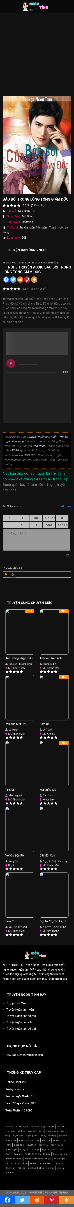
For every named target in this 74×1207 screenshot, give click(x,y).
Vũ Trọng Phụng (18, 927)
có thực (21, 1131)
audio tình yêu (21, 1126)
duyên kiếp (18, 1136)
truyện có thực (60, 1154)
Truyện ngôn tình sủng (45, 263)
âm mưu (51, 1168)
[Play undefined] (10, 363)
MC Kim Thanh (16, 668)
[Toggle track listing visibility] (64, 379)
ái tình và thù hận (36, 1168)
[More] (34, 279)
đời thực (10, 1173)
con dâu (61, 1126)
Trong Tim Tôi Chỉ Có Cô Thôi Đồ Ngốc (32, 1154)
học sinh (46, 1140)
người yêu (43, 1145)
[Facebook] (6, 279)
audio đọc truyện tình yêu (42, 1126)
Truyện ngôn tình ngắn (33, 227)
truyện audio (31, 267)
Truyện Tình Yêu (16, 1003)
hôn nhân (35, 1140)
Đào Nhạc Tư (26, 210)
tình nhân (58, 1163)
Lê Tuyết (13, 729)
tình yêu (10, 1168)
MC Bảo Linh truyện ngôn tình (24, 1055)
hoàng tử (23, 1140)
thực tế (45, 1149)
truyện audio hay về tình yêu (38, 1159)
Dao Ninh (48, 795)
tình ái (54, 1149)
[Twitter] (13, 279)
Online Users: (14, 1082)
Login (67, 506)
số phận (36, 1149)
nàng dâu (24, 1149)
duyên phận (31, 1136)
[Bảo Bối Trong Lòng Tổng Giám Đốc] (37, 145)
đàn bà (60, 1168)
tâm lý (33, 1163)
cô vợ (41, 1131)
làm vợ (56, 1140)
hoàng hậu (11, 1140)
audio (9, 1126)
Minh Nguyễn (16, 795)
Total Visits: (13, 1110)
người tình (31, 1145)
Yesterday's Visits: (18, 1096)
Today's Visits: (15, 1089)
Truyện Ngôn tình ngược (21, 1016)
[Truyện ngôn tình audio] (37, 6)
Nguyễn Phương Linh (20, 663)
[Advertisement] (37, 57)
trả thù (24, 1163)
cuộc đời (32, 1131)
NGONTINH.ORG (13, 965)
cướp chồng (52, 1131)
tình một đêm (44, 1163)
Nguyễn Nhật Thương (55, 861)
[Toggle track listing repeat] (9, 379)
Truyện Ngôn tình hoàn (20, 1009)
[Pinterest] (27, 279)
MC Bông (27, 216)
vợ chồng (21, 1168)
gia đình (63, 1136)
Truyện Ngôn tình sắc (19, 1022)
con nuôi (10, 1131)
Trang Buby (49, 663)
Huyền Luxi (49, 799)
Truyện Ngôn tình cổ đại (21, 1028)
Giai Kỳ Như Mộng (48, 1136)
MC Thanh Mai (51, 668)
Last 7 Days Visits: (18, 1103)
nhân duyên (12, 1149)
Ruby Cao (14, 861)
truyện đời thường (14, 1159)
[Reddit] (20, 279)
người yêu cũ (57, 1145)
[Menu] (5, 6)
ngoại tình (19, 1145)
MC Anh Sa (49, 733)
